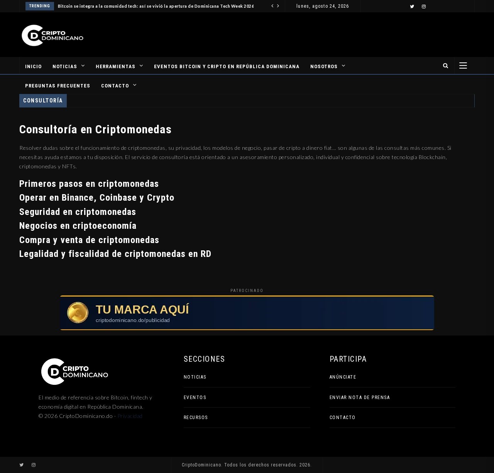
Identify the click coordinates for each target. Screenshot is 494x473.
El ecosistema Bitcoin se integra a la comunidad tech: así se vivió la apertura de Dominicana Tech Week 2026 (141, 6)
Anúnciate (343, 377)
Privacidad (130, 416)
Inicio (33, 66)
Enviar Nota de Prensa (360, 397)
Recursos (196, 417)
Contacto (115, 86)
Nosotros (324, 66)
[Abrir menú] (463, 65)
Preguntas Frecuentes (57, 86)
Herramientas (115, 66)
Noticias (64, 66)
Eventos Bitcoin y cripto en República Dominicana (226, 66)
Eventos (195, 397)
